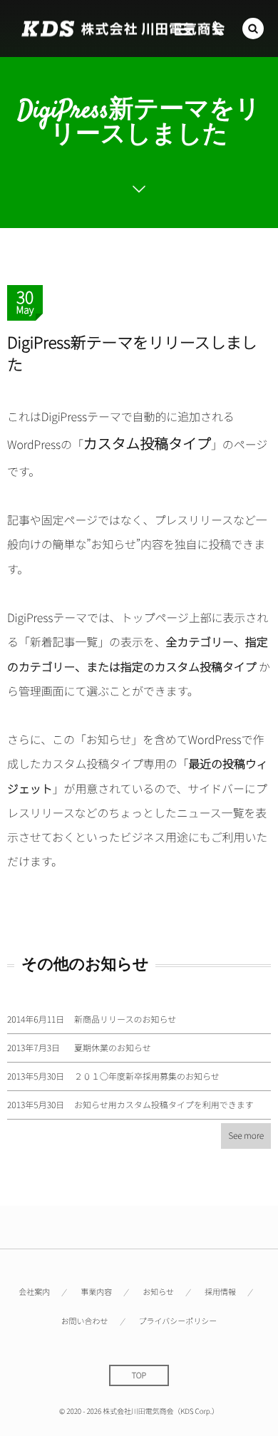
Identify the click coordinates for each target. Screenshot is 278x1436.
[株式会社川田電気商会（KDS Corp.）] (123, 29)
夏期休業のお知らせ (112, 1048)
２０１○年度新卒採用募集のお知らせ (147, 1076)
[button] (253, 28)
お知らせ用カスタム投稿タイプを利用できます (164, 1105)
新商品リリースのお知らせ (125, 1019)
